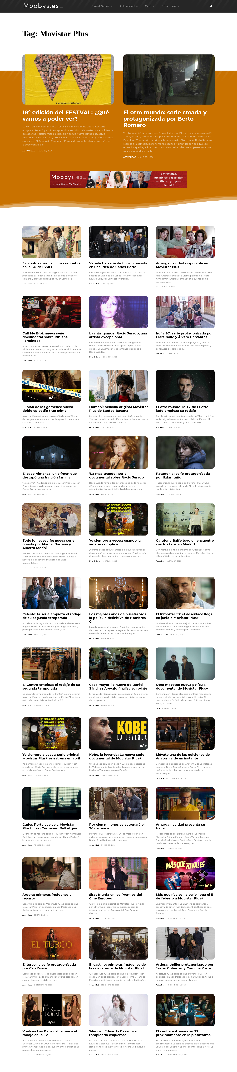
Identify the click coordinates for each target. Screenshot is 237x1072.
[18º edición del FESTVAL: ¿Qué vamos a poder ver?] (68, 79)
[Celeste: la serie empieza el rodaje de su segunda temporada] (51, 593)
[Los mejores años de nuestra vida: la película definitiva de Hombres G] (118, 593)
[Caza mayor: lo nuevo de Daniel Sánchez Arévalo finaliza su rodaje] (118, 663)
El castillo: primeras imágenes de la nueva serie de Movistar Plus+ (117, 966)
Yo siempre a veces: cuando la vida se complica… (115, 542)
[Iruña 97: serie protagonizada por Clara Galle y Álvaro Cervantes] (185, 312)
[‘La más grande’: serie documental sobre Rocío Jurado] (118, 452)
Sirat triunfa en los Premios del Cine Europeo (115, 896)
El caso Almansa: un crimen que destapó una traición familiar (49, 475)
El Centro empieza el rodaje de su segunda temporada (51, 686)
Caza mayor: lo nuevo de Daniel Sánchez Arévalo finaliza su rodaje (118, 686)
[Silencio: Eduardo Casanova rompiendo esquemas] (118, 1010)
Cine (158, 287)
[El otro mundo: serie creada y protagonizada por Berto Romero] (169, 79)
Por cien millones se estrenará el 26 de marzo (117, 826)
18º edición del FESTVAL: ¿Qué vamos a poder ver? (65, 115)
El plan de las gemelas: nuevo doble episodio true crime (47, 409)
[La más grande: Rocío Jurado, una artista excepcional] (118, 312)
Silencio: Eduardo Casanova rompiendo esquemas (113, 1033)
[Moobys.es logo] (43, 6)
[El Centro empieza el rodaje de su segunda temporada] (51, 663)
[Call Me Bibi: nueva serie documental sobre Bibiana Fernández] (51, 312)
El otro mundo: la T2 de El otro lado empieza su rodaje (182, 409)
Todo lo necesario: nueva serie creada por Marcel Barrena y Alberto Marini (48, 544)
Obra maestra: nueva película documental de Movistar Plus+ (182, 686)
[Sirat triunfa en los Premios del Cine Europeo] (118, 873)
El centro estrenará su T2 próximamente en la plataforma (183, 1033)
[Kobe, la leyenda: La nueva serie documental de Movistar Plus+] (118, 733)
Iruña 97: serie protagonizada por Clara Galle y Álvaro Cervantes (184, 335)
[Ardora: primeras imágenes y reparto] (51, 873)
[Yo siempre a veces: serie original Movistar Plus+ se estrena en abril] (51, 733)
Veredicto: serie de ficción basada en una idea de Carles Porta (118, 265)
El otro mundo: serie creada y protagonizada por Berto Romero (165, 118)
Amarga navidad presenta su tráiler (180, 826)
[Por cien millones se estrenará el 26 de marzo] (118, 803)
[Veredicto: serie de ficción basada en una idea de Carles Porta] (118, 242)
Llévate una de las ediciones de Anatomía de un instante (183, 756)
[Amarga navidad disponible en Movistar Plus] (185, 242)
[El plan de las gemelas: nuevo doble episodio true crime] (51, 386)
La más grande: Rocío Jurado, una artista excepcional (118, 335)
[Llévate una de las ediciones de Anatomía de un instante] (185, 733)
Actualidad (28, 151)
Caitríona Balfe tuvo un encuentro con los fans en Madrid (185, 542)
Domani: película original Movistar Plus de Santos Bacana (118, 409)
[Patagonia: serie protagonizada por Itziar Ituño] (185, 452)
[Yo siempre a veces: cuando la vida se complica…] (118, 519)
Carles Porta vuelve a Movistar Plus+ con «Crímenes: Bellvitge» (49, 826)
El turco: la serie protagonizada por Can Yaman (49, 966)
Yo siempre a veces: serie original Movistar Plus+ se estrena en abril (51, 756)
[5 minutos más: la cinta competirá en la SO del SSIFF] (51, 242)
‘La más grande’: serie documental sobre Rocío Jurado (116, 475)
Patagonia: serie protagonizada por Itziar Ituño (183, 475)
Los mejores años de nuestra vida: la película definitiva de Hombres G (118, 617)
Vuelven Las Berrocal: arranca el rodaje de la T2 (49, 1033)
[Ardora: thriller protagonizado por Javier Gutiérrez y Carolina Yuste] (185, 943)
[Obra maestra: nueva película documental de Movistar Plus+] (185, 663)
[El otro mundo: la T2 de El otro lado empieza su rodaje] (185, 386)
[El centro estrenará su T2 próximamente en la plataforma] (185, 1010)
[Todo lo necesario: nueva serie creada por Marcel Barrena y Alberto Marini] (51, 519)
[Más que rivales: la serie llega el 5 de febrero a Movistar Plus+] (185, 873)
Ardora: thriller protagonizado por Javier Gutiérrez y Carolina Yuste (184, 966)
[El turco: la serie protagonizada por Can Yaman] (51, 943)
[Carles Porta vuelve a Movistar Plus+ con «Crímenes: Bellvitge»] (51, 803)
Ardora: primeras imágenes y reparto (46, 896)
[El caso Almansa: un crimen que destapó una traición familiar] (51, 452)
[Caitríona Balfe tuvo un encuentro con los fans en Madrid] (185, 519)
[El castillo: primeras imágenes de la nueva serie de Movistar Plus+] (118, 943)
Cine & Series (95, 357)
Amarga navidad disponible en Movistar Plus (182, 265)
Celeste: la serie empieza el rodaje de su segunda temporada (51, 616)
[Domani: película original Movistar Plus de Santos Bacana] (118, 386)
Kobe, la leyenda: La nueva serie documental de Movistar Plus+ (116, 756)
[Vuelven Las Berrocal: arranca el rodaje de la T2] (51, 1010)
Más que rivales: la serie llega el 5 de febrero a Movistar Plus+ (184, 896)
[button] (211, 6)
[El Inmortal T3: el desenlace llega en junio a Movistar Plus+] (185, 593)
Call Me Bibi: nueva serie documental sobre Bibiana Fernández (45, 337)
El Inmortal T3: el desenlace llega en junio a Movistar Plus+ (184, 616)
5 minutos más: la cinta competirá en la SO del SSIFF (51, 265)
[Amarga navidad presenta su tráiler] (185, 803)
